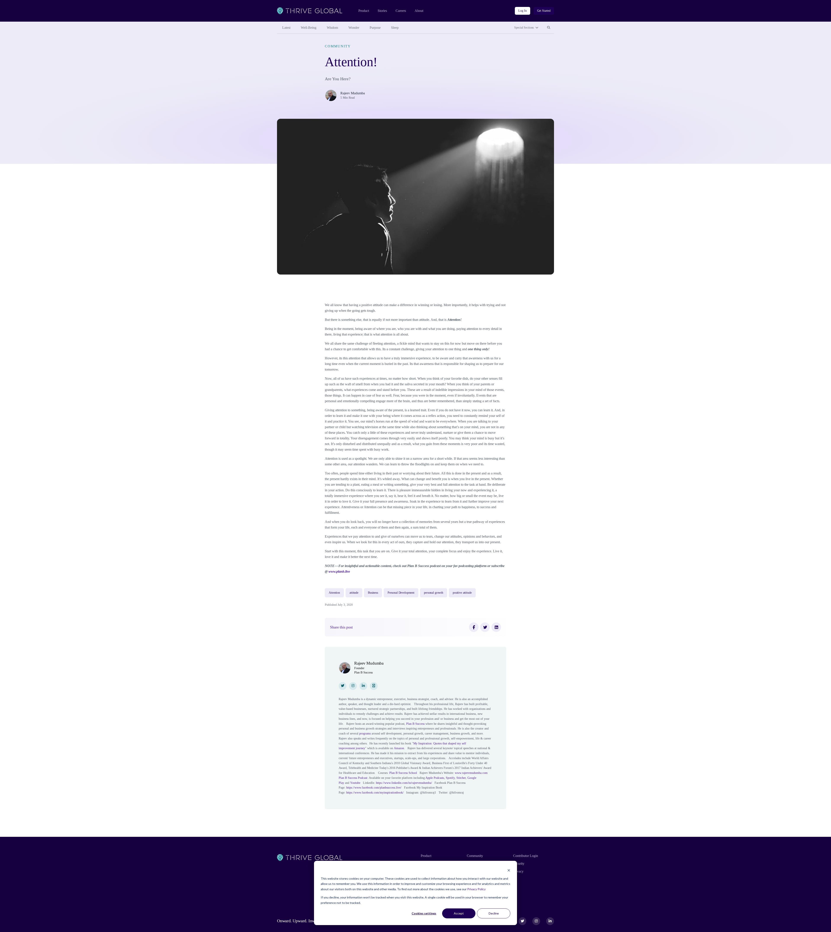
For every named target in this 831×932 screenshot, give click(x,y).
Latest (286, 27)
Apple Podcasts (434, 777)
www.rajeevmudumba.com (471, 773)
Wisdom (332, 27)
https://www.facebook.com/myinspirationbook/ (375, 792)
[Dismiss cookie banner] (508, 870)
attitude (353, 592)
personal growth (433, 592)
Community (338, 46)
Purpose (375, 27)
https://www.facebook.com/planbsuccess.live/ (373, 787)
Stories (382, 11)
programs (365, 733)
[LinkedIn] (496, 627)
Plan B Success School (403, 773)
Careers (401, 11)
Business (373, 592)
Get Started (544, 10)
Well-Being (308, 27)
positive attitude (462, 592)
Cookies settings (424, 913)
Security (518, 863)
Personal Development (401, 592)
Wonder (353, 27)
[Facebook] (473, 627)
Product (363, 11)
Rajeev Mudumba (352, 93)
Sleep (395, 27)
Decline (494, 913)
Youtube (355, 782)
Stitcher (461, 777)
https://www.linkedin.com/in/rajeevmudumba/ (404, 782)
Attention (334, 592)
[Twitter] (485, 627)
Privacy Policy (476, 889)
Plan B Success (415, 723)
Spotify (450, 777)
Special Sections (524, 27)
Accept (459, 913)
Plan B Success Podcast (353, 777)
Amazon (399, 748)
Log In (522, 10)
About (419, 11)
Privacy (518, 871)
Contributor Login (525, 856)
